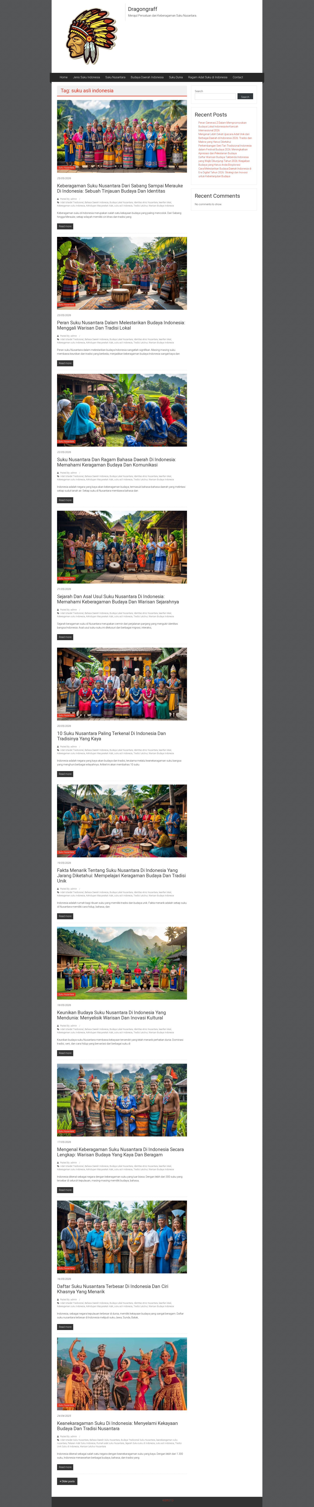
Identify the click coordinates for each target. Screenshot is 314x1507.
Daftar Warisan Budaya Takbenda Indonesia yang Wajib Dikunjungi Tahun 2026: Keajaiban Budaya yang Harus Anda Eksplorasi (224, 161)
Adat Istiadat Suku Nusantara (74, 1440)
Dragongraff (142, 9)
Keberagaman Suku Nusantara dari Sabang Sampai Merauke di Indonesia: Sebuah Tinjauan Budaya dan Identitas (120, 188)
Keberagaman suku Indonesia (71, 205)
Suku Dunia (176, 77)
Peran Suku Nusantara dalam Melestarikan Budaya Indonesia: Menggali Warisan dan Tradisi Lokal (121, 325)
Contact (238, 77)
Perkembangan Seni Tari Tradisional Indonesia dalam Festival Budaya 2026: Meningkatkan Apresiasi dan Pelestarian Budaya (224, 149)
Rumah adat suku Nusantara (110, 1443)
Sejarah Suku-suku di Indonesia (140, 1443)
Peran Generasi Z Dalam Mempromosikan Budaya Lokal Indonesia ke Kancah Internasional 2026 (222, 126)
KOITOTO (167, 1500)
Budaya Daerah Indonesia (147, 77)
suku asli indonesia (123, 205)
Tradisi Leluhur (141, 205)
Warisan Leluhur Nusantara (93, 1446)
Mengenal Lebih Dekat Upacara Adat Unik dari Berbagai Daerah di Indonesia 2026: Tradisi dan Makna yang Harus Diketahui (225, 138)
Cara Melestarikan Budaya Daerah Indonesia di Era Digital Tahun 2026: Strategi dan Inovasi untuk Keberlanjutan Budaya (224, 172)
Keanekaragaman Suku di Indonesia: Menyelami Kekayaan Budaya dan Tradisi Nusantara (117, 1426)
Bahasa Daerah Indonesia (96, 202)
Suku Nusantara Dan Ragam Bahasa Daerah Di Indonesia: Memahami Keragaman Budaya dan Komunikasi (116, 462)
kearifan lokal (165, 202)
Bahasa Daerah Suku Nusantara (105, 1440)
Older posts (68, 1481)
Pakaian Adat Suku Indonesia (81, 1443)
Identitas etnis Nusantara (146, 202)
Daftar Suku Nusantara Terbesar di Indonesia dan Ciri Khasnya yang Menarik (112, 1289)
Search (199, 91)
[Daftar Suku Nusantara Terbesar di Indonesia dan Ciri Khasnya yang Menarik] (122, 1236)
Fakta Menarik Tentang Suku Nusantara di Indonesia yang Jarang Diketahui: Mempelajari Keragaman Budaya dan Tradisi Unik (121, 876)
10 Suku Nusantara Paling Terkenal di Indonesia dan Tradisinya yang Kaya (111, 736)
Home (64, 77)
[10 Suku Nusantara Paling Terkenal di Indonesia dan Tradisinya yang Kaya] (122, 683)
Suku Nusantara (115, 77)
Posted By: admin (68, 199)
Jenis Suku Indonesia (86, 77)
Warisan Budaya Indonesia (161, 205)
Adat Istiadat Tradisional (72, 202)
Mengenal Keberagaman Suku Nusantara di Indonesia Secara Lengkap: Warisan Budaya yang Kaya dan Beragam (120, 1152)
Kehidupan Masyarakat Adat (99, 205)
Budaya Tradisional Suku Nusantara (138, 1440)
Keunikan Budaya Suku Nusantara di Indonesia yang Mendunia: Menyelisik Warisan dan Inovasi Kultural (111, 1015)
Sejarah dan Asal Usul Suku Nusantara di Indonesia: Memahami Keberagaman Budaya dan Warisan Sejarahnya (118, 599)
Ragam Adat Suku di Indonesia (207, 77)
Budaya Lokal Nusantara (121, 202)
